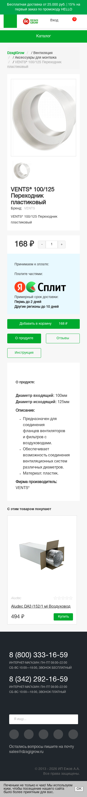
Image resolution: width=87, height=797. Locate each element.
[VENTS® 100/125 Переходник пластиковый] (21, 171)
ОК (79, 788)
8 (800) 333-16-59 (38, 655)
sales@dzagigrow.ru (26, 752)
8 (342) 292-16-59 (38, 679)
